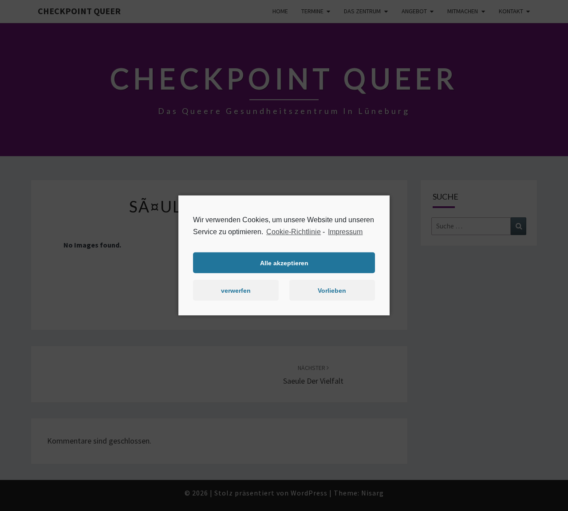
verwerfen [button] (236, 290)
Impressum (345, 232)
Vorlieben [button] (332, 290)
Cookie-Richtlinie (293, 232)
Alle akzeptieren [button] (284, 263)
